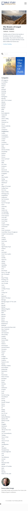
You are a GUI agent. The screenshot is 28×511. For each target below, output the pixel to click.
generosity (4, 206)
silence (3, 406)
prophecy (3, 360)
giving (2, 208)
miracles (3, 314)
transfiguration (5, 444)
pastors (3, 342)
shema (3, 404)
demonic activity (5, 149)
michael (3, 307)
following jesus (5, 193)
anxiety (3, 95)
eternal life (4, 170)
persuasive (4, 349)
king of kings (4, 278)
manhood (3, 296)
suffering (3, 428)
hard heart (4, 241)
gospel (3, 223)
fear (2, 184)
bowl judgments (5, 113)
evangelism (4, 173)
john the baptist (5, 274)
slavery (3, 411)
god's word (4, 219)
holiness (3, 248)
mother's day (4, 321)
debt (2, 146)
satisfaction (4, 387)
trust (2, 453)
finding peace (4, 188)
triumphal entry (5, 450)
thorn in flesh (4, 437)
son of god (4, 413)
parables (3, 336)
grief (2, 235)
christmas (3, 120)
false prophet (4, 177)
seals (2, 393)
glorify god (4, 210)
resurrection (4, 374)
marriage (3, 299)
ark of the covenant (6, 100)
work (2, 468)
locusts (3, 287)
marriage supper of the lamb (8, 301)
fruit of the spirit (5, 203)
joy (2, 276)
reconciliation (4, 367)
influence (3, 267)
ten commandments (6, 433)
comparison (4, 129)
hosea (3, 256)
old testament (5, 332)
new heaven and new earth (8, 327)
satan (2, 386)
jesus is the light (5, 272)
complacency (5, 31)
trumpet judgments (6, 451)
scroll (2, 391)
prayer (3, 353)
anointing (3, 91)
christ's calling (4, 118)
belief (2, 109)
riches (3, 382)
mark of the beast (5, 298)
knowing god (4, 279)
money (3, 318)
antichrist (3, 93)
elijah (2, 162)
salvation (3, 384)
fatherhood (4, 182)
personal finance (5, 347)
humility (3, 257)
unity (2, 461)
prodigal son (4, 358)
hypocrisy (3, 259)
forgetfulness (4, 195)
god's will (3, 217)
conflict (3, 133)
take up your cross (6, 429)
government (4, 226)
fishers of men (5, 192)
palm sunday (4, 334)
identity (3, 261)
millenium (3, 310)
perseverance (11, 31)
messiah (3, 305)
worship (3, 472)
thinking (3, 435)
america (3, 85)
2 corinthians (4, 82)
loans (2, 285)
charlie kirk (4, 115)
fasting (3, 179)
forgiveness (4, 197)
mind (2, 312)
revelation (4, 378)
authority (3, 104)
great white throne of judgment (9, 232)
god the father (5, 213)
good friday (4, 221)
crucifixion (3, 142)
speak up (3, 415)
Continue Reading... (7, 44)
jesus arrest (4, 270)
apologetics (4, 96)
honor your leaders (6, 254)
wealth (3, 464)
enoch (2, 168)
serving (3, 400)
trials (2, 446)
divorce (3, 157)
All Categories (4, 80)
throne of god (5, 440)
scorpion (3, 389)
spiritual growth (5, 420)
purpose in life (5, 362)
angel (2, 87)
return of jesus (5, 376)
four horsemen (5, 199)
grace (2, 228)
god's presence (5, 215)
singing (3, 409)
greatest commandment (7, 234)
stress (2, 422)
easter (2, 160)
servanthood (4, 396)
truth (2, 455)
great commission (5, 230)
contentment (4, 135)
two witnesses (5, 457)
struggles (3, 424)
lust (2, 294)
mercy (3, 303)
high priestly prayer (6, 246)
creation (3, 138)
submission (4, 426)
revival (3, 380)
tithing (3, 442)
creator (3, 140)
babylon (3, 105)
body (2, 111)
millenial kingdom (5, 309)
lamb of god (4, 281)
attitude (3, 102)
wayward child (5, 462)
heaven (3, 245)
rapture (3, 364)
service (3, 398)
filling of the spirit (6, 186)
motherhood (4, 323)
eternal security (5, 171)
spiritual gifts (4, 418)
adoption (3, 84)
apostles (3, 98)
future (2, 204)
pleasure (3, 351)
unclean (3, 459)
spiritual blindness (5, 417)
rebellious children (6, 365)
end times (4, 164)
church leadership (5, 126)
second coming (5, 395)
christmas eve (4, 122)
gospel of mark (5, 224)
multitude (3, 325)
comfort (3, 127)
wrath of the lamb (6, 473)
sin (2, 407)
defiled (3, 148)
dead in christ (4, 144)
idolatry (3, 263)
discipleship (4, 151)
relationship (4, 369)
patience (3, 343)
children (3, 116)
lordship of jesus (5, 288)
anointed (3, 89)
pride (2, 354)
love (2, 290)
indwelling (4, 265)
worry (3, 470)
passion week (4, 340)
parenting (3, 338)
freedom (3, 201)
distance (3, 153)
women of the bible (6, 466)
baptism (3, 107)
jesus (2, 268)
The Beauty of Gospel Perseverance (12, 28)
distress (3, 155)
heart (2, 243)
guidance (3, 239)
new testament (5, 329)
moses (3, 320)
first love (3, 190)
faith (2, 175)
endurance (4, 166)
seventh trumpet (5, 402)
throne (3, 439)
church (3, 124)
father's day (4, 180)
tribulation (3, 448)
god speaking (4, 212)
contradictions (4, 137)
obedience (4, 331)
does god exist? (5, 159)
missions (3, 316)
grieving (3, 237)
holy (2, 250)
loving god (4, 292)
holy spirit (4, 252)
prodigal (3, 356)
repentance (4, 371)
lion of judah (4, 283)
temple (3, 431)
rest (2, 373)
